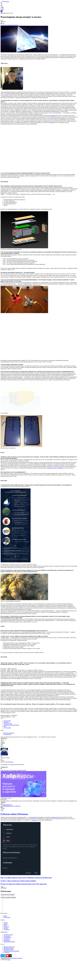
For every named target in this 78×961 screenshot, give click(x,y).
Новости (6, 924)
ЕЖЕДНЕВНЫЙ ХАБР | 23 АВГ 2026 (10, 806)
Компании (6, 926)
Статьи (5, 922)
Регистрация (7, 917)
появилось (34, 820)
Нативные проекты (9, 949)
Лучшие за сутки (5, 894)
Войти (5, 916)
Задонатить (4, 738)
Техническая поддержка (16, 958)
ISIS (45, 468)
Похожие (12, 894)
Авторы (6, 928)
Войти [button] (2, 9)
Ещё (5, 888)
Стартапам (6, 952)
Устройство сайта (8, 934)
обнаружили (54, 817)
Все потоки (6, 1)
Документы (7, 938)
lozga (2, 13)
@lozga (11, 762)
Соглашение (7, 940)
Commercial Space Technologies (55, 468)
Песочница (6, 929)
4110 (13, 716)
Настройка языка (5, 958)
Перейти (3, 802)
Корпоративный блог (9, 946)
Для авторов (7, 936)
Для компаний (7, 937)
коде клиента (32, 817)
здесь (18, 177)
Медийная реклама (8, 948)
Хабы (5, 925)
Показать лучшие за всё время (8, 897)
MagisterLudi (53, 115)
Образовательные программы (11, 951)
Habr (9, 959)
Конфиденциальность (9, 941)
